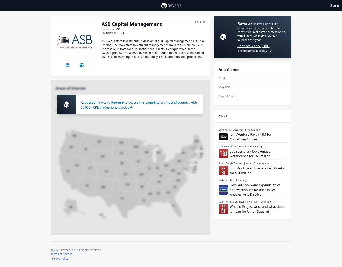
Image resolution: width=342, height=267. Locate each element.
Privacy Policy (59, 258)
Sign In (334, 5)
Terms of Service (61, 254)
